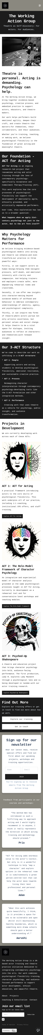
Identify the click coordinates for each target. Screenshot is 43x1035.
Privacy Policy (22, 1024)
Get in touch (21, 727)
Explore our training (21, 719)
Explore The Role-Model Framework (16, 606)
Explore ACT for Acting (12, 516)
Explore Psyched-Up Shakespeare (16, 693)
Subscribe (30, 1014)
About (5, 996)
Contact (33, 1000)
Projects (14, 996)
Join (21, 777)
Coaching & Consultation (14, 1000)
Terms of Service (8, 1024)
